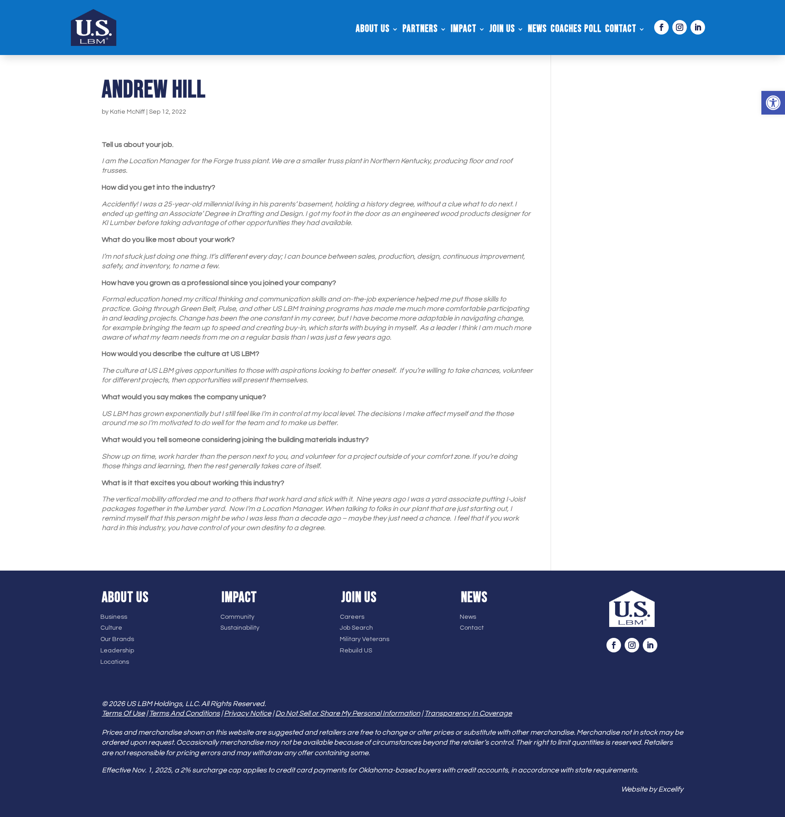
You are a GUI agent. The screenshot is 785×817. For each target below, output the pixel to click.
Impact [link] (464, 30)
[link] (773, 103)
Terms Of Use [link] (123, 713)
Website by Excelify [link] (652, 789)
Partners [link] (420, 30)
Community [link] (237, 617)
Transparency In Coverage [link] (468, 713)
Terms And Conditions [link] (184, 713)
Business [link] (113, 617)
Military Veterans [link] (364, 639)
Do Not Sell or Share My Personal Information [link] (347, 713)
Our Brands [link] (117, 639)
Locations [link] (114, 662)
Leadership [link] (117, 650)
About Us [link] (373, 30)
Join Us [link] (502, 30)
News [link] (537, 30)
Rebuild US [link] (356, 650)
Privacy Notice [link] (247, 713)
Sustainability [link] (239, 628)
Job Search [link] (356, 628)
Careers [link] (352, 617)
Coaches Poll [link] (576, 30)
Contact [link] (620, 30)
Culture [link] (111, 628)
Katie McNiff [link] (127, 112)
